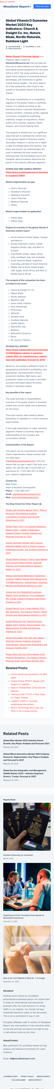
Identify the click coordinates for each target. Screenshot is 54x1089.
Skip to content (7, 1)
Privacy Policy (27, 1076)
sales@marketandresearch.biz (21, 461)
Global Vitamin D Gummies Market (22, 56)
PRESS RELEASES (42, 6)
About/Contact (43, 1076)
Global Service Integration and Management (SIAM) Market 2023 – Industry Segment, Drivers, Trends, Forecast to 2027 (24, 773)
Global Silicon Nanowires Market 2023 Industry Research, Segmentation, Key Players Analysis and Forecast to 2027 (26, 757)
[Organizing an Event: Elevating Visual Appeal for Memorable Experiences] (27, 887)
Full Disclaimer (18, 1080)
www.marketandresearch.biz (25, 497)
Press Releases (14, 49)
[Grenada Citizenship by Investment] (27, 827)
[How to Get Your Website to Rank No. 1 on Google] (27, 950)
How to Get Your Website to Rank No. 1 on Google (24, 978)
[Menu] (30, 6)
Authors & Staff (11, 1076)
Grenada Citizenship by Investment (18, 855)
